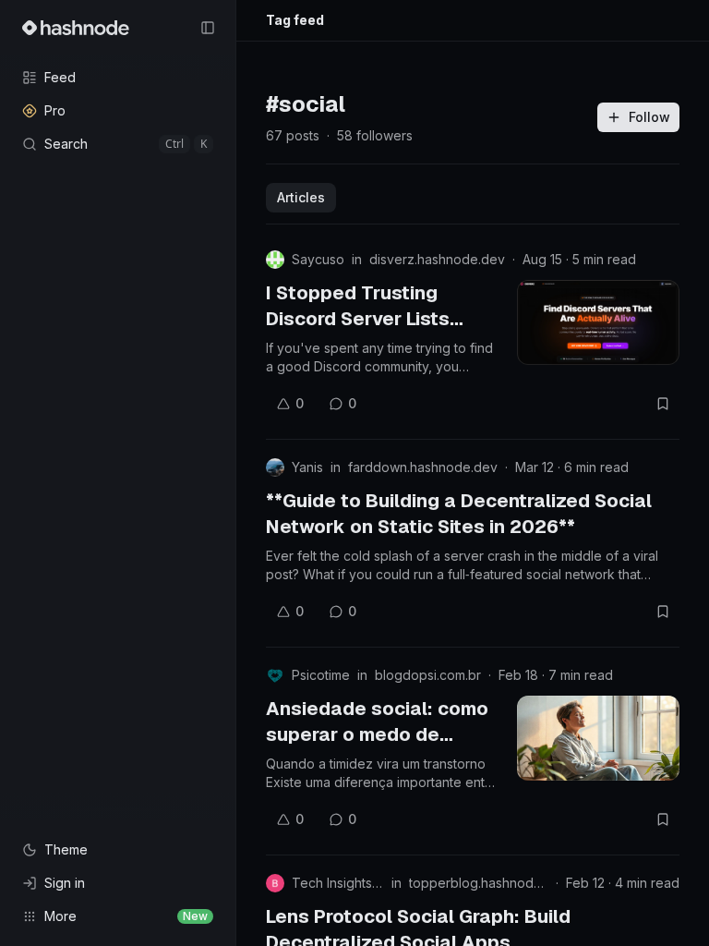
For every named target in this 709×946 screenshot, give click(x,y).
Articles (301, 197)
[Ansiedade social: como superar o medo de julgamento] (598, 738)
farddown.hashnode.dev (423, 467)
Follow (649, 117)
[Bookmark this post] (662, 403)
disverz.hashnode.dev (437, 259)
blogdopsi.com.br (428, 675)
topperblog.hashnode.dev (478, 883)
